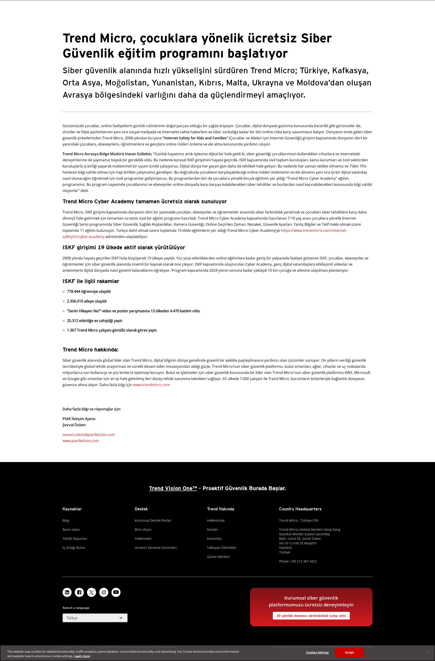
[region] (217, 653)
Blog (66, 520)
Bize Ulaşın (143, 529)
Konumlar (214, 538)
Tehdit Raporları (75, 538)
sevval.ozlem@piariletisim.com (89, 434)
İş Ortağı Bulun (74, 547)
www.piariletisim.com (81, 440)
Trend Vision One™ (173, 488)
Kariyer (212, 529)
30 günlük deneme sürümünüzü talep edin (311, 615)
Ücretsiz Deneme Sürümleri (156, 547)
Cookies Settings (317, 652)
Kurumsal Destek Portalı (153, 520)
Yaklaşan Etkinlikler (221, 547)
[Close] (428, 652)
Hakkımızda (216, 520)
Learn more (82, 656)
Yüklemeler (143, 538)
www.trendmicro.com (151, 384)
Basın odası (71, 529)
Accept (349, 652)
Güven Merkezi (218, 556)
